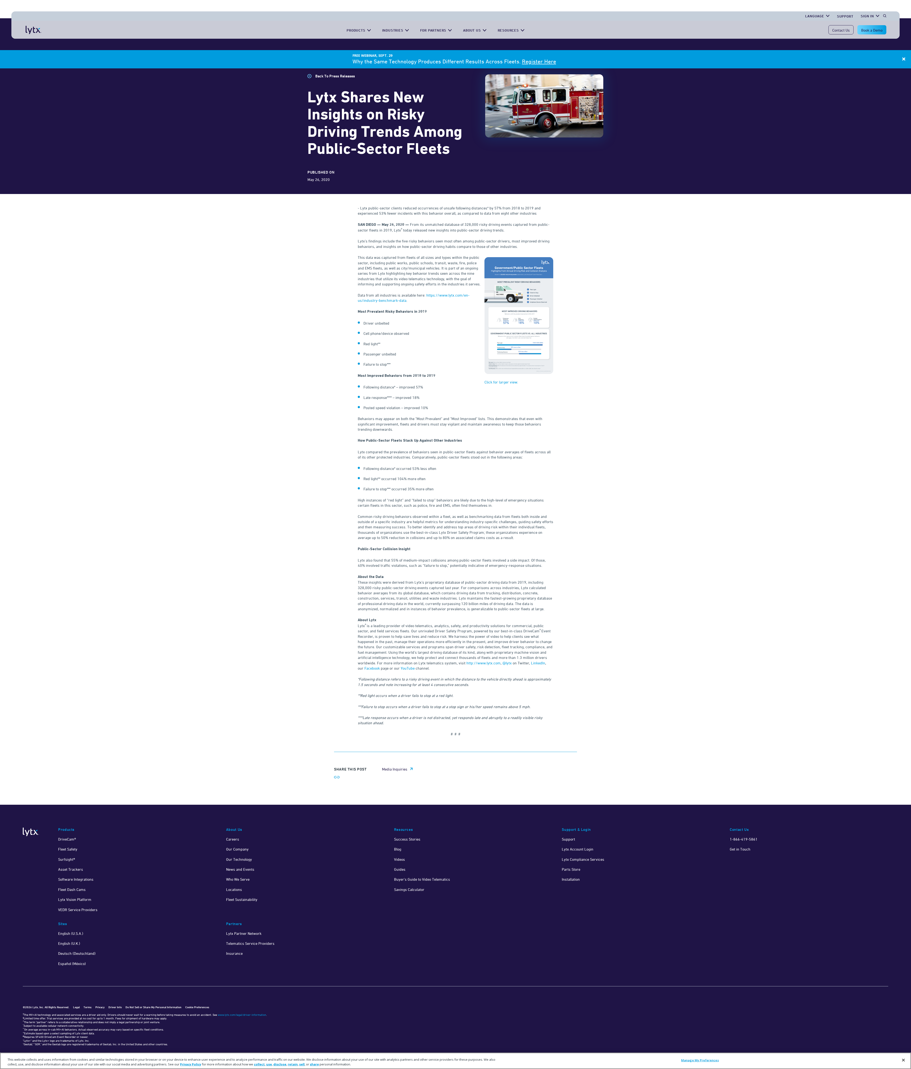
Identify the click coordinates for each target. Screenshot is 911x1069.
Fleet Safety (67, 849)
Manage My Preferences (700, 1060)
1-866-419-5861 (744, 839)
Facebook (372, 668)
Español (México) (72, 963)
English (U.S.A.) (70, 933)
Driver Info (115, 1007)
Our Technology (239, 859)
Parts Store (571, 869)
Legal (76, 1007)
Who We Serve (238, 879)
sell (302, 1064)
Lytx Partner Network (243, 933)
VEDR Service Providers (78, 910)
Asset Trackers (70, 869)
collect (259, 1064)
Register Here (539, 61)
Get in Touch (740, 849)
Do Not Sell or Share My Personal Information (153, 1007)
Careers (232, 839)
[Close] (903, 1060)
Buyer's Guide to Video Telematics (422, 879)
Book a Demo (872, 30)
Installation (571, 879)
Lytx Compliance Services (583, 859)
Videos (399, 859)
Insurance (234, 953)
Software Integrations (75, 879)
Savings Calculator (409, 889)
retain (293, 1064)
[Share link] (337, 777)
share (314, 1064)
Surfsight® (66, 859)
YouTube (408, 668)
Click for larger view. (501, 382)
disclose (279, 1064)
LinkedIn (538, 663)
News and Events (240, 869)
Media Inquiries (394, 769)
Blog (397, 849)
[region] (455, 1061)
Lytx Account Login (577, 849)
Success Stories (407, 839)
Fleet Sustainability (241, 899)
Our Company (237, 849)
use (269, 1064)
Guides (399, 869)
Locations (234, 889)
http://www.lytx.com (483, 663)
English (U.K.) (69, 943)
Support (845, 16)
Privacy (100, 1007)
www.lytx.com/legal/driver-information (242, 1015)
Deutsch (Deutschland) (77, 953)
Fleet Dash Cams (72, 889)
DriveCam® (67, 839)
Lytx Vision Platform (74, 899)
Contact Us (841, 30)
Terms (88, 1007)
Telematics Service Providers (250, 943)
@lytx (507, 663)
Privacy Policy (190, 1064)
